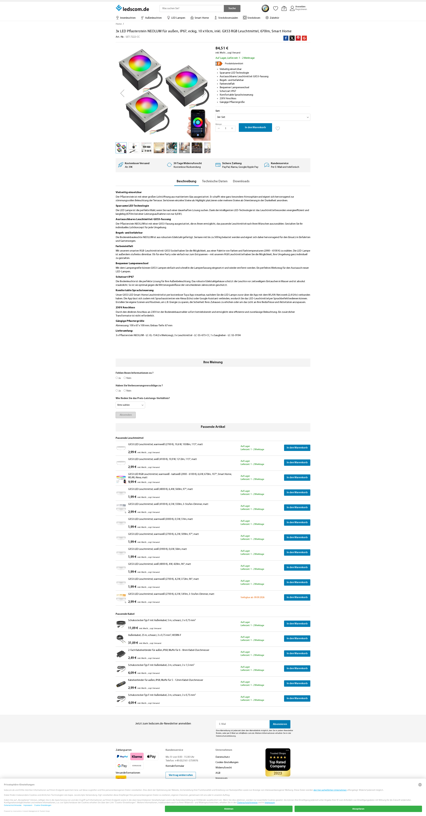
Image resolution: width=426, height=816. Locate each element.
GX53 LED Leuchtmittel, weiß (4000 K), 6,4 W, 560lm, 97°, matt (160, 489)
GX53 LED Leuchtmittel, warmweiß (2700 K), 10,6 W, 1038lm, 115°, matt (165, 444)
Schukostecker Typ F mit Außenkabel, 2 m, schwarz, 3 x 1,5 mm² (161, 665)
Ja (119, 378)
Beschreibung (186, 181)
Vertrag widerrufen (181, 775)
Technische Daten (214, 181)
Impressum (221, 778)
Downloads (241, 181)
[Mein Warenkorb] (284, 8)
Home (119, 24)
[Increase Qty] (232, 129)
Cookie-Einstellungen (226, 762)
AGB (217, 773)
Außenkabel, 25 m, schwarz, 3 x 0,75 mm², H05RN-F (154, 635)
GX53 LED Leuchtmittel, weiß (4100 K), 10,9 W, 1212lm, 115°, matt (162, 459)
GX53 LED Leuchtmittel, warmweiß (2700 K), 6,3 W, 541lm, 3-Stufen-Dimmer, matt (171, 594)
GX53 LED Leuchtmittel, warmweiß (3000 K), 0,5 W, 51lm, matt (160, 519)
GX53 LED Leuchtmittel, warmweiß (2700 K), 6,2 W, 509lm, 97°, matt (163, 534)
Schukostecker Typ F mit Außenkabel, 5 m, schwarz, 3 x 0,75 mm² (162, 620)
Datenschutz (222, 757)
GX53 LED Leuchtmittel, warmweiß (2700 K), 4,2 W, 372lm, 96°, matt (163, 579)
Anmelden (300, 6)
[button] (122, 93)
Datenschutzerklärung (226, 736)
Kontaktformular (175, 766)
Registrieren (301, 9)
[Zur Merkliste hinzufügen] (277, 127)
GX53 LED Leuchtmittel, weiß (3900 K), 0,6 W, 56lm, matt (157, 549)
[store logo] (133, 8)
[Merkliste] (275, 8)
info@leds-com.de (246, 733)
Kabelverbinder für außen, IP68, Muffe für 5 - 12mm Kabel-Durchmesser (165, 680)
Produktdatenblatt (234, 63)
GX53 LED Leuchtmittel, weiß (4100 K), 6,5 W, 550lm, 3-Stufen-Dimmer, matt (168, 504)
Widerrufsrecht (223, 767)
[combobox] (192, 8)
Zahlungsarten (124, 750)
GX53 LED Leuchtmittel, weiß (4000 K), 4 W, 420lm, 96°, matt (159, 564)
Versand (236, 53)
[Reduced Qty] (218, 129)
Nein (128, 378)
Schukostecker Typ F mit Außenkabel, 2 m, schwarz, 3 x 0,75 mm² (162, 695)
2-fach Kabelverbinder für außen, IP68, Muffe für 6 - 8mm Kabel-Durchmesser (168, 650)
